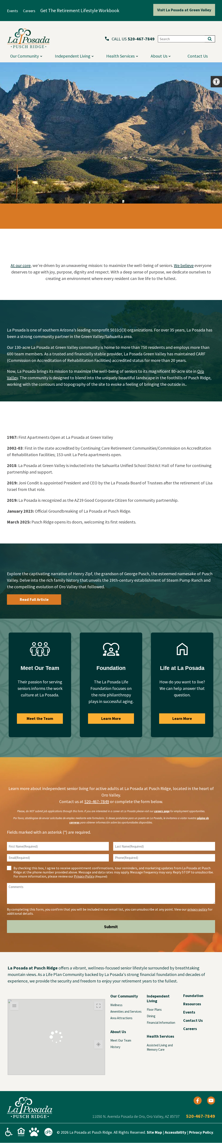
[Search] (210, 38)
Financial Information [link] (161, 1022)
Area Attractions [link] (121, 1018)
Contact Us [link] (198, 56)
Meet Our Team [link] (120, 1040)
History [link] (115, 1047)
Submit (111, 926)
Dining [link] (151, 1016)
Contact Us (193, 1020)
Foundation (193, 996)
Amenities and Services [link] (126, 1011)
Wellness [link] (116, 1005)
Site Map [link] (154, 1132)
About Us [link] (118, 1031)
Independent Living (72, 56)
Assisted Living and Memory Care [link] (160, 1047)
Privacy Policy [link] (84, 876)
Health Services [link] (160, 1036)
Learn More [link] (111, 718)
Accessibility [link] (175, 1132)
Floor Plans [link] (154, 1009)
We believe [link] (184, 265)
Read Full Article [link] (34, 599)
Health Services (120, 56)
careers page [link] (162, 811)
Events (189, 1012)
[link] (216, 81)
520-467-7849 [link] (141, 39)
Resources (192, 1004)
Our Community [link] (124, 996)
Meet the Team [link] (40, 718)
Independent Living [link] (158, 998)
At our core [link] (21, 265)
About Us (159, 56)
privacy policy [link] (197, 909)
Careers (190, 1029)
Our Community (24, 56)
